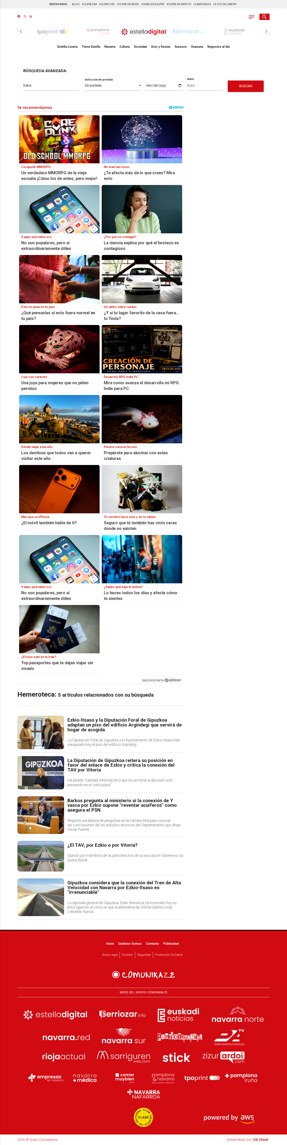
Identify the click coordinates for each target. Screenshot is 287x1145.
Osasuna (197, 47)
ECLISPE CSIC (107, 4)
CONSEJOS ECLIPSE (152, 4)
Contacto (152, 944)
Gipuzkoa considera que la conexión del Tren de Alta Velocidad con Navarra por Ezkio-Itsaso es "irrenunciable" (124, 888)
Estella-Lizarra (67, 47)
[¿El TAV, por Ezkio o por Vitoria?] (40, 856)
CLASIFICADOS (202, 4)
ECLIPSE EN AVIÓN (128, 4)
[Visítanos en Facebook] (18, 16)
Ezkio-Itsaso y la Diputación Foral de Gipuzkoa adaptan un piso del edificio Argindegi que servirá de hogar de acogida (124, 725)
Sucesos (181, 47)
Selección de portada (99, 79)
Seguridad (144, 955)
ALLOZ (76, 4)
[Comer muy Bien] (124, 1077)
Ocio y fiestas (160, 47)
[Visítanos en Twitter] (25, 16)
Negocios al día (218, 47)
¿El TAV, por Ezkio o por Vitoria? (102, 845)
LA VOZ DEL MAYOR (224, 4)
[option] (143, 31)
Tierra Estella (91, 47)
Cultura (125, 47)
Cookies (127, 955)
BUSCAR (245, 86)
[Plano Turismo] (163, 1077)
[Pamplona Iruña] (241, 1077)
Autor (190, 79)
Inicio (110, 944)
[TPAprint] (202, 1077)
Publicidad (171, 944)
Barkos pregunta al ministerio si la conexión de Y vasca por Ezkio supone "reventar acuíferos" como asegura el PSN (122, 805)
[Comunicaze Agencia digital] (143, 974)
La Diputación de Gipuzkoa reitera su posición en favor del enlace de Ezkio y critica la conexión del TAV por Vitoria (121, 765)
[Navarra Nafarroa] (143, 1093)
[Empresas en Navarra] (46, 1077)
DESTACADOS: (58, 4)
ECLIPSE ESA (89, 4)
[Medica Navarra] (85, 1077)
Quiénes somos (130, 944)
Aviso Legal (109, 955)
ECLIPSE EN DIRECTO (179, 4)
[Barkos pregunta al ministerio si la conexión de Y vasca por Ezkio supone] (40, 815)
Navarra (109, 47)
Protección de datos (169, 955)
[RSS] (31, 16)
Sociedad (140, 47)
